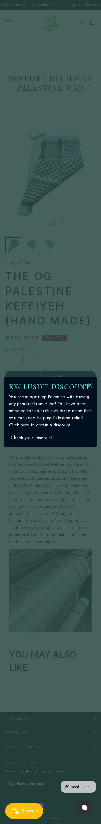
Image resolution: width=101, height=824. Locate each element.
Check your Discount (31, 437)
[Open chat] (84, 807)
